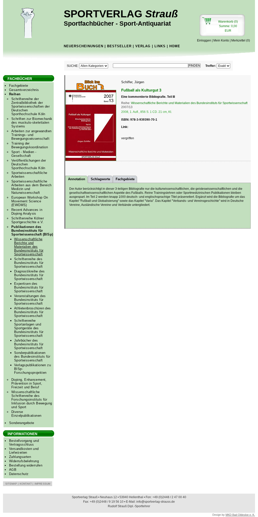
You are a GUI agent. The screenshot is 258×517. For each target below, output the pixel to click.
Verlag (142, 46)
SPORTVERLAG (121, 17)
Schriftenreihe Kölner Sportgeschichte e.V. (27, 220)
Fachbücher (20, 79)
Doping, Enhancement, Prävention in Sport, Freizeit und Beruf (29, 383)
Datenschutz (18, 474)
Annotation (76, 179)
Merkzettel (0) (240, 40)
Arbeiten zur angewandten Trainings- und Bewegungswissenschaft (31, 134)
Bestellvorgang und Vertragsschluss (24, 442)
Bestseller (119, 46)
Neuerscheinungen (83, 46)
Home (174, 46)
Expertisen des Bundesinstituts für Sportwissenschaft (28, 287)
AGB (12, 470)
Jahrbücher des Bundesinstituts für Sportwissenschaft (28, 344)
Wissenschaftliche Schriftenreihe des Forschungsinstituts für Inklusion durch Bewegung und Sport (31, 399)
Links (160, 46)
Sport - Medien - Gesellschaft (23, 154)
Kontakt (26, 483)
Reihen (14, 94)
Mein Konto (221, 40)
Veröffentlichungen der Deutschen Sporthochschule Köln (28, 164)
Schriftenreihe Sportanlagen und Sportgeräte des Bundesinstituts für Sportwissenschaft (28, 328)
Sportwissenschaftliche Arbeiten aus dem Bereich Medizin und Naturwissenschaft (31, 187)
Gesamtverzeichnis (24, 90)
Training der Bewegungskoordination (29, 145)
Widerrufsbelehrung (24, 461)
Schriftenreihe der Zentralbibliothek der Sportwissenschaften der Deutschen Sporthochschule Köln (30, 106)
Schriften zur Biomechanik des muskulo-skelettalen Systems (31, 122)
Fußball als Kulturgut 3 (141, 90)
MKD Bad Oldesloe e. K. (240, 514)
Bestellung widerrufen (25, 465)
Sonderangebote (21, 423)
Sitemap (11, 483)
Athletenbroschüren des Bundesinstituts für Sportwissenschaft (32, 312)
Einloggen (204, 40)
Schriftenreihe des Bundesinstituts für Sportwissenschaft (28, 262)
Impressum (42, 483)
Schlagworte (100, 179)
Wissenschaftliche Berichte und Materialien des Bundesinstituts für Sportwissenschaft (28, 246)
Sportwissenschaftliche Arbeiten (29, 174)
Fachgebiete (18, 85)
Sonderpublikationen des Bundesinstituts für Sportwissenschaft (32, 356)
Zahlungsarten (20, 457)
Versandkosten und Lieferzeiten (24, 450)
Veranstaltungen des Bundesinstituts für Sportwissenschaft (30, 299)
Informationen (22, 434)
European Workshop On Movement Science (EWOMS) (29, 201)
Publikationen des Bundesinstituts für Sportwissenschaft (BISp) (32, 230)
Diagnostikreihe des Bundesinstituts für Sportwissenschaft (29, 275)
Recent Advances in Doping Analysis (26, 211)
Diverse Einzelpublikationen (26, 413)
